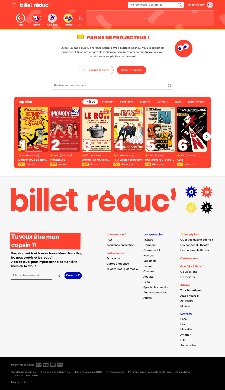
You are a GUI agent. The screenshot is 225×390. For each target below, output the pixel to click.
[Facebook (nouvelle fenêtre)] (191, 192)
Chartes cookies (115, 371)
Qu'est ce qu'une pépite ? (196, 240)
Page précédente (98, 70)
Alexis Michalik (189, 295)
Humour (148, 255)
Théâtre (148, 240)
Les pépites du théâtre (194, 245)
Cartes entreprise (118, 263)
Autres (147, 298)
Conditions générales (23, 371)
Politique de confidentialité (55, 371)
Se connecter (196, 5)
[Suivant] (206, 136)
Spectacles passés (155, 287)
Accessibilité (182, 371)
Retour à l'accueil (131, 70)
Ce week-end (188, 272)
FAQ (109, 240)
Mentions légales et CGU (88, 371)
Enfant (147, 266)
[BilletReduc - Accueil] (35, 5)
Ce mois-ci (187, 277)
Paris (183, 319)
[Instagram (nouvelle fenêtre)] (191, 208)
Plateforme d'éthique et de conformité (150, 371)
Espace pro (114, 258)
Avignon (185, 335)
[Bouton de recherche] (169, 86)
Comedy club (152, 250)
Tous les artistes (190, 290)
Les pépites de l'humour (195, 250)
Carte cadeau (189, 258)
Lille (182, 340)
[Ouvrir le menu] (15, 5)
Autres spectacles (155, 292)
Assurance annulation (120, 245)
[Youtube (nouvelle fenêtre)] (207, 192)
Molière (185, 306)
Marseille (186, 329)
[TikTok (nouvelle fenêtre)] (207, 208)
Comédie (149, 245)
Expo (146, 282)
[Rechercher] (180, 5)
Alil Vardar (186, 301)
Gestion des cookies (26, 375)
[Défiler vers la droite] (82, 19)
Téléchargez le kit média (122, 269)
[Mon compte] (210, 5)
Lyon (183, 324)
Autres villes (188, 345)
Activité (148, 276)
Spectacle (149, 261)
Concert (148, 271)
